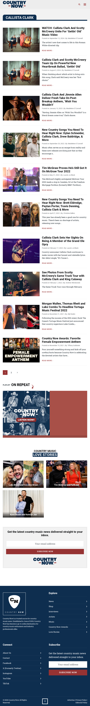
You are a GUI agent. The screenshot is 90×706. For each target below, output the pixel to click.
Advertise (71, 700)
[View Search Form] (79, 4)
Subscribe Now (45, 551)
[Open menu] (84, 4)
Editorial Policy (81, 702)
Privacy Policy (81, 700)
